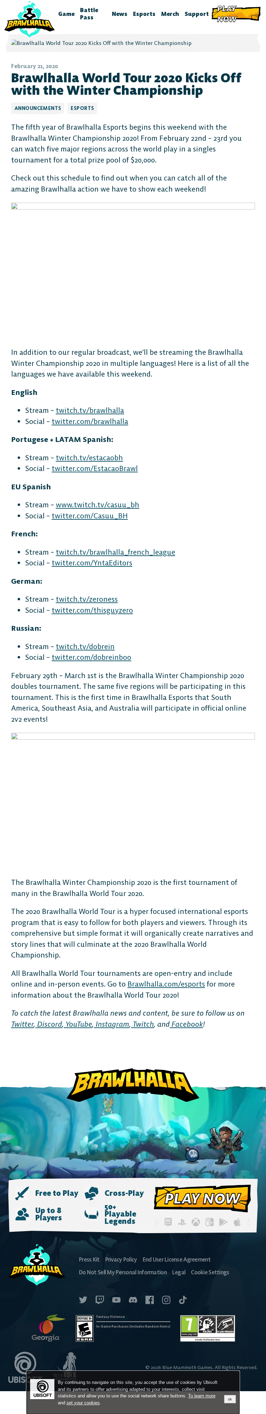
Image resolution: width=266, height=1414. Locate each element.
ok (230, 1399)
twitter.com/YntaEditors (92, 562)
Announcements (38, 108)
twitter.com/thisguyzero (92, 610)
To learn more (201, 1395)
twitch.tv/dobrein (85, 646)
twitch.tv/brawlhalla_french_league (115, 552)
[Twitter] (83, 1301)
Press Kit (89, 1259)
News (119, 13)
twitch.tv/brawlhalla (90, 410)
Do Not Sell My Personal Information (123, 1272)
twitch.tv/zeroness (87, 599)
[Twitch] (100, 1301)
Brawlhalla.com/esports (166, 984)
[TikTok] (183, 1301)
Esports (144, 13)
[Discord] (133, 1301)
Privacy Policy (121, 1259)
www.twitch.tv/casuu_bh (97, 504)
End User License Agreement (177, 1259)
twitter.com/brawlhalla (90, 421)
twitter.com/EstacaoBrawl (95, 468)
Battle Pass (89, 14)
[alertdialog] (133, 1392)
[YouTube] (116, 1301)
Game (66, 13)
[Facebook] (150, 1301)
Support (197, 13)
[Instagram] (166, 1301)
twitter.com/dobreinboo (91, 657)
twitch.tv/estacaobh (89, 457)
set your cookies (83, 1402)
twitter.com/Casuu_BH (90, 515)
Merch (170, 13)
